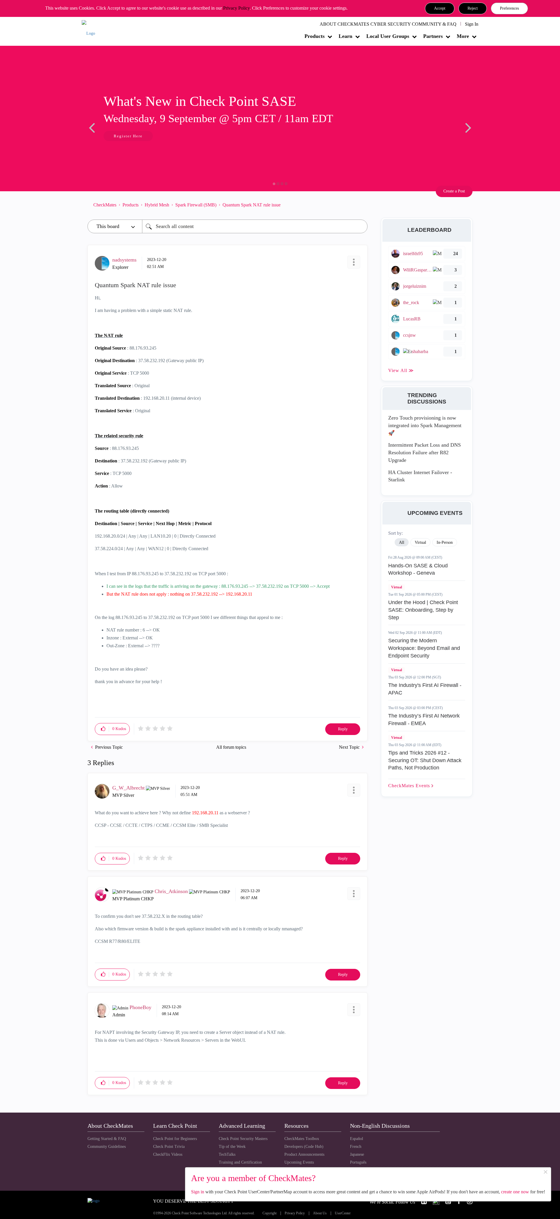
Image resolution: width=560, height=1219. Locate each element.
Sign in (197, 1191)
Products (314, 36)
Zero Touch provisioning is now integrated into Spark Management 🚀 (424, 425)
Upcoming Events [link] (299, 1162)
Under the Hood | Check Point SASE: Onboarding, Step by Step (423, 609)
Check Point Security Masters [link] (243, 1138)
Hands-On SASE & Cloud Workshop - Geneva (418, 569)
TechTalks (227, 1154)
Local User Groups (387, 36)
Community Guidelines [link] (107, 1146)
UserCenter (343, 1213)
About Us (320, 1213)
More (463, 36)
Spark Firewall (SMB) (195, 204)
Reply (343, 729)
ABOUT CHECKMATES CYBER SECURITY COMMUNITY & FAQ (388, 24)
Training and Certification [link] (240, 1162)
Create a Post (454, 191)
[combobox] (255, 226)
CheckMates (104, 204)
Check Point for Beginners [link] (175, 1138)
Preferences (509, 8)
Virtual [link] (420, 542)
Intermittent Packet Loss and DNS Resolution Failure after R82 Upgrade (424, 452)
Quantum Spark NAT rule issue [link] (252, 204)
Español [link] (356, 1138)
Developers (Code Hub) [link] (303, 1146)
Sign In (471, 24)
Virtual (396, 587)
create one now (515, 1191)
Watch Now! (126, 136)
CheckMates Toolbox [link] (301, 1138)
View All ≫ (401, 370)
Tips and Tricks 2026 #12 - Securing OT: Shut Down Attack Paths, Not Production (424, 760)
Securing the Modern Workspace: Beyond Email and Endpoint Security (424, 648)
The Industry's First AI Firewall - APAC (424, 689)
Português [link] (358, 1162)
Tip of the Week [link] (232, 1146)
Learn (345, 36)
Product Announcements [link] (304, 1154)
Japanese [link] (357, 1154)
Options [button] (360, 204)
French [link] (355, 1146)
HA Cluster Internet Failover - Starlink (420, 476)
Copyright (269, 1213)
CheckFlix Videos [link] (167, 1154)
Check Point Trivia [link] (169, 1146)
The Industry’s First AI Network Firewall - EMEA (424, 719)
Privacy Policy (236, 8)
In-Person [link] (445, 542)
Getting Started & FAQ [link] (107, 1138)
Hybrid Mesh (157, 204)
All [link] (401, 542)
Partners (433, 36)
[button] (439, 8)
